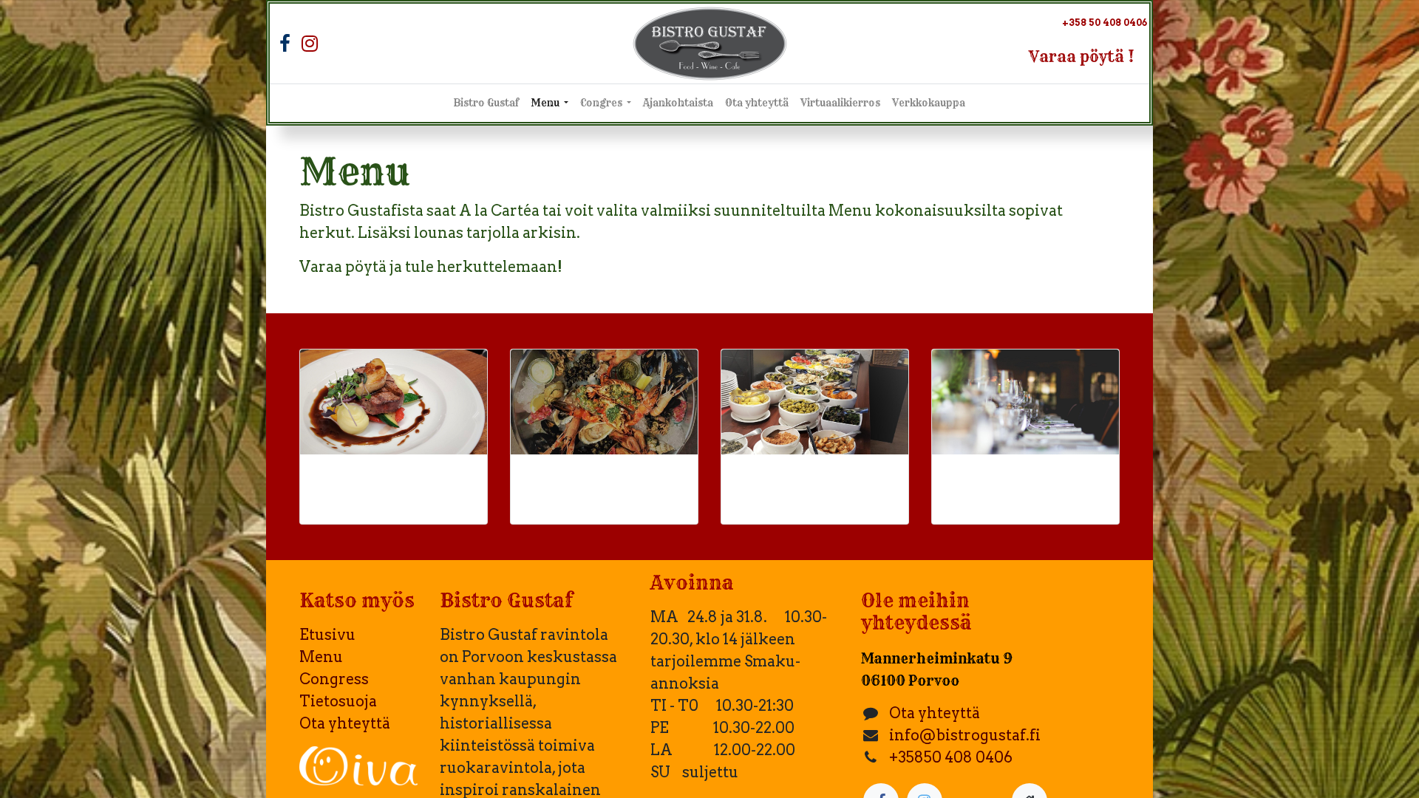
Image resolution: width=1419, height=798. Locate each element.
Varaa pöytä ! (1081, 56)
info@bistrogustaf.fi (965, 735)
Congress (334, 679)
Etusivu (327, 635)
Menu (321, 657)
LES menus (599, 484)
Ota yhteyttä (344, 723)
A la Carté (380, 484)
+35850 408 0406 (951, 757)
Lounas (786, 484)
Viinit (984, 484)
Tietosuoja (338, 701)
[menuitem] (486, 103)
